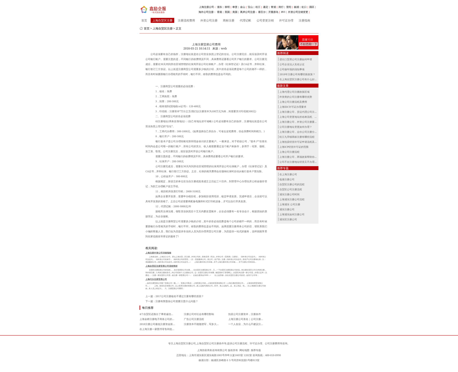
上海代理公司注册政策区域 (294, 91)
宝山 (250, 7)
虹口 (304, 7)
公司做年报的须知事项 (291, 69)
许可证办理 (286, 20)
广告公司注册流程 (194, 319)
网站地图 (244, 350)
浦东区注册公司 (288, 219)
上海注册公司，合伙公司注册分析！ (299, 131)
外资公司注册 (209, 20)
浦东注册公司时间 (289, 194)
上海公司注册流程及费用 (293, 101)
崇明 (227, 7)
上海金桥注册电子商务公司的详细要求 (161, 319)
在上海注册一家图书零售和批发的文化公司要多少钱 (168, 329)
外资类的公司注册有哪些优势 (295, 96)
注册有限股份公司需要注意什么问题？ (176, 301)
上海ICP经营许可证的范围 (293, 146)
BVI (283, 12)
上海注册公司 (206, 7)
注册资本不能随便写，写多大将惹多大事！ (208, 324)
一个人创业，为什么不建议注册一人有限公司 (253, 324)
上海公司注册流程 (289, 151)
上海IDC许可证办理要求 (292, 106)
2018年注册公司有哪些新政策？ (297, 74)
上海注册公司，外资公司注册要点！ (299, 121)
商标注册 (228, 20)
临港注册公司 (286, 179)
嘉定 (265, 7)
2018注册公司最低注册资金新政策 (159, 324)
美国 (234, 12)
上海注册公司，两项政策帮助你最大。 (300, 156)
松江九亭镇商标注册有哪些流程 (297, 136)
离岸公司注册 (247, 12)
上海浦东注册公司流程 (291, 199)
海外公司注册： (207, 12)
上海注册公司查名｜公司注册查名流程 (249, 319)
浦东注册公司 (286, 209)
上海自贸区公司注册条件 (210, 343)
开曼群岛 (273, 12)
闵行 (281, 7)
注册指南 (304, 20)
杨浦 (296, 7)
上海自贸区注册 (162, 20)
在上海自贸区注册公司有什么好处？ (299, 79)
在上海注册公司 (288, 174)
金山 (242, 7)
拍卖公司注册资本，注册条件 (244, 314)
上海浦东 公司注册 (289, 204)
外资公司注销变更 (298, 12)
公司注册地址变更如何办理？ (295, 126)
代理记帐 (245, 20)
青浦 (273, 7)
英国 (227, 12)
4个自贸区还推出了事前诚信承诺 (158, 314)
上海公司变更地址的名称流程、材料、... (301, 116)
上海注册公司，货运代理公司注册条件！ (302, 111)
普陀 (288, 7)
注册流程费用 (186, 20)
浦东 (219, 7)
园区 (311, 7)
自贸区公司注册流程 (290, 189)
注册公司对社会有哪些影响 (199, 314)
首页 (144, 20)
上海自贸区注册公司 (184, 343)
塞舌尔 (262, 12)
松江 (257, 7)
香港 (219, 12)
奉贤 (234, 7)
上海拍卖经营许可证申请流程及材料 (299, 141)
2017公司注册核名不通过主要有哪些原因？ (179, 296)
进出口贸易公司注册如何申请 (295, 59)
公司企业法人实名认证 (291, 64)
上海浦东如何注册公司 (291, 214)
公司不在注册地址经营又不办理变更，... (301, 161)
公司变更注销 (265, 20)
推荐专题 (256, 350)
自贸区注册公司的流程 (291, 184)
